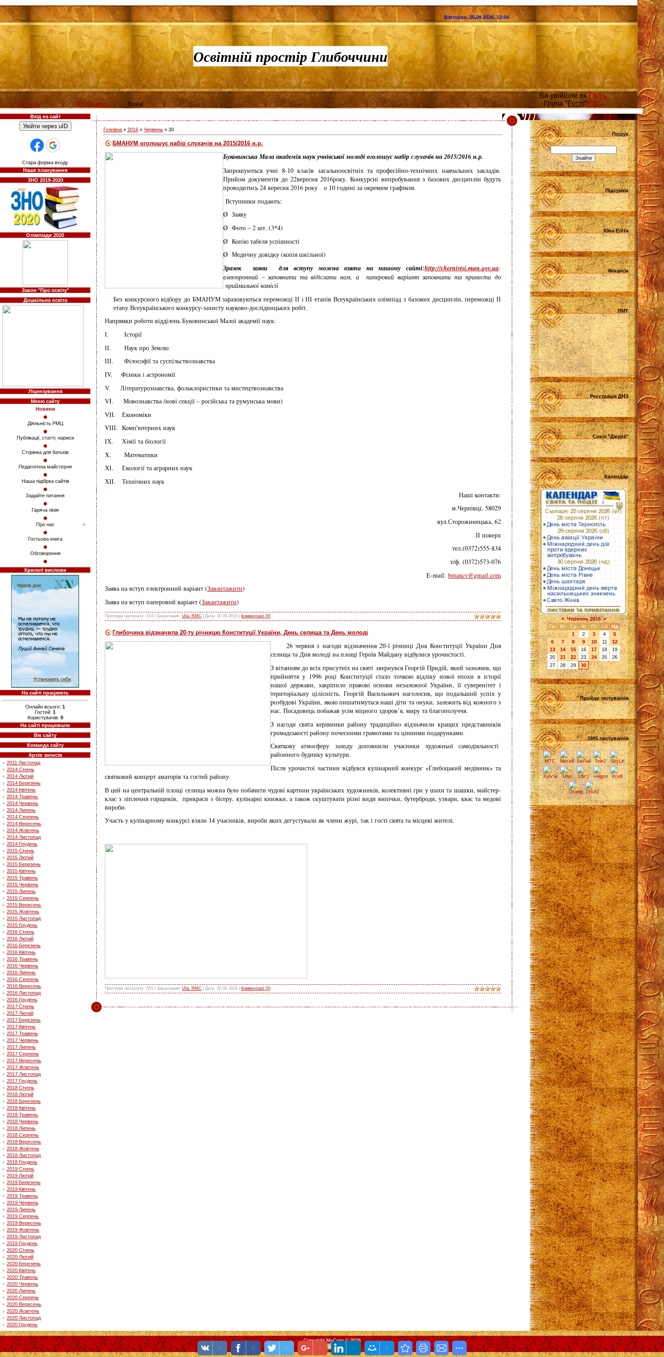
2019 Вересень (24, 1223)
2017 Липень (21, 1047)
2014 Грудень (22, 844)
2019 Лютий (20, 1175)
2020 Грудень (22, 1324)
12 (614, 641)
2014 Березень (24, 783)
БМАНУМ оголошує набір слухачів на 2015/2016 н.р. (187, 143)
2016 (132, 129)
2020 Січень (20, 1250)
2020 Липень (21, 1290)
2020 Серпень (23, 1297)
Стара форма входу (45, 162)
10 (594, 641)
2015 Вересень (24, 905)
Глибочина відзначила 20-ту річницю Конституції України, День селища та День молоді (240, 632)
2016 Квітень (21, 952)
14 (563, 649)
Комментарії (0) (256, 616)
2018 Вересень (24, 1141)
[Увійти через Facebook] (37, 145)
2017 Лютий (20, 1013)
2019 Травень (22, 1196)
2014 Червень (22, 803)
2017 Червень (22, 1040)
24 (594, 657)
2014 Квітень (21, 789)
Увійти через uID (45, 126)
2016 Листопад (24, 993)
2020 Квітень (21, 1270)
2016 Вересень (24, 986)
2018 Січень (20, 1087)
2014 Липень (21, 810)
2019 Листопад (24, 1236)
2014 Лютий (20, 776)
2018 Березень (24, 1101)
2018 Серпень (23, 1135)
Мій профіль (93, 104)
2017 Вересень (24, 1060)
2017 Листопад (24, 1074)
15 (573, 649)
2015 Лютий (20, 857)
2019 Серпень (23, 1216)
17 (594, 649)
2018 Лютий (20, 1094)
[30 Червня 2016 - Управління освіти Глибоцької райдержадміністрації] (405, 1348)
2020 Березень (24, 1263)
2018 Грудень (22, 1162)
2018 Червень (22, 1121)
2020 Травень (22, 1277)
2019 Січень (20, 1169)
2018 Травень (22, 1114)
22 (573, 657)
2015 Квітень (21, 871)
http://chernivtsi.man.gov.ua (462, 268)
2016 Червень (22, 965)
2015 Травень (22, 877)
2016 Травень (22, 959)
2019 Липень (21, 1209)
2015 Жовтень (23, 911)
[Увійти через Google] (53, 145)
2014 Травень (22, 796)
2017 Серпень (23, 1053)
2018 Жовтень (23, 1148)
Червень (153, 129)
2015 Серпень (23, 898)
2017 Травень (22, 1033)
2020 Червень (22, 1284)
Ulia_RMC (191, 616)
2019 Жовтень (23, 1229)
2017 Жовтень (23, 1067)
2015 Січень (20, 850)
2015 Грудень (22, 925)
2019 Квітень (21, 1189)
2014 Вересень (24, 823)
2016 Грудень (22, 999)
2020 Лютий (20, 1257)
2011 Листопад (23, 762)
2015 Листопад (24, 918)
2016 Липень (21, 972)
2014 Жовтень (23, 830)
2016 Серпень (23, 979)
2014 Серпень (23, 817)
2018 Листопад (24, 1155)
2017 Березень (24, 1020)
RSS (594, 103)
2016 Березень (24, 945)
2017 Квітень (21, 1026)
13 (552, 649)
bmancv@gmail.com (474, 575)
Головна (112, 129)
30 (583, 665)
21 (563, 657)
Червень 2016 (584, 618)
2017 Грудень (22, 1081)
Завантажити (225, 588)
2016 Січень (20, 932)
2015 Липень (21, 891)
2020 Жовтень (23, 1311)
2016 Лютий (20, 938)
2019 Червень (22, 1202)
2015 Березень (24, 864)
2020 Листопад (24, 1317)
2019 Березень (24, 1182)
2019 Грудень (22, 1243)
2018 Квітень (21, 1108)
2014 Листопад (24, 837)
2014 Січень (20, 769)
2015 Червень (22, 884)
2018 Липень (21, 1128)
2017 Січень (20, 1006)
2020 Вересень (24, 1304)
